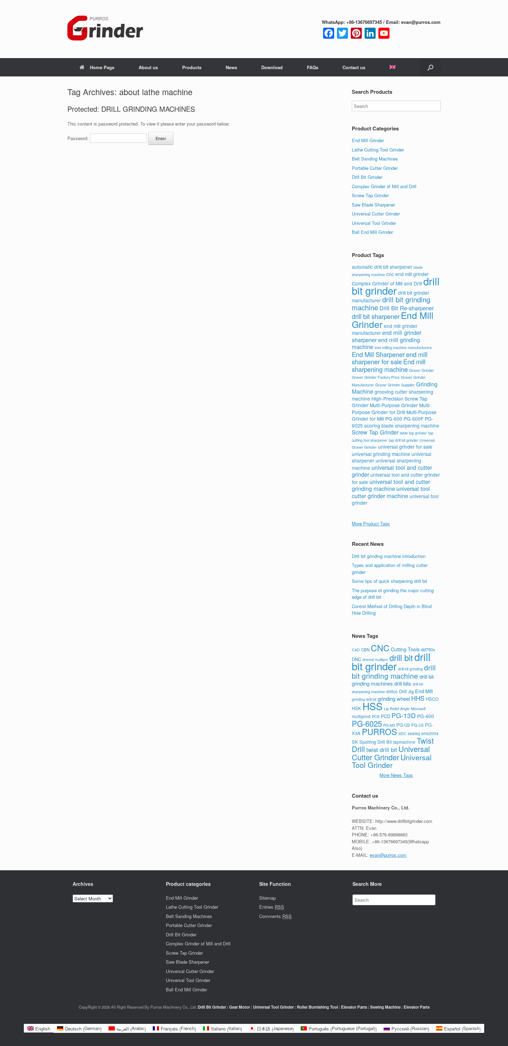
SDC (402, 733)
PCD (385, 716)
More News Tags (396, 775)
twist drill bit (381, 749)
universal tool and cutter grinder (392, 471)
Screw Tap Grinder (370, 195)
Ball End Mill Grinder (372, 232)
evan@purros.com (388, 855)
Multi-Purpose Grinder (394, 405)
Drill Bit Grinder (367, 177)
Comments (275, 916)
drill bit (401, 657)
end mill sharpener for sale (389, 358)
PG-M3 (389, 725)
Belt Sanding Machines (375, 158)
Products (191, 67)
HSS (373, 706)
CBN (365, 649)
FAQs (312, 67)
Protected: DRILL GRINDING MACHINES (131, 109)
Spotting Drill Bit (375, 741)
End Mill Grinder (368, 140)
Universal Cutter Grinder (376, 213)
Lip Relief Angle (397, 708)
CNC (380, 647)
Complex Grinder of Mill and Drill (384, 186)
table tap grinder (413, 432)
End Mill (424, 691)
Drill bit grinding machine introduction (388, 556)
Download (272, 67)
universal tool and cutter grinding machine (391, 485)
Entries (271, 906)
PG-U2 (403, 725)
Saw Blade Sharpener (373, 204)
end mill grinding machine (386, 343)
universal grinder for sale (405, 446)
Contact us (353, 67)
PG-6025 (367, 723)
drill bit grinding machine (394, 671)
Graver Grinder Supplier (395, 384)
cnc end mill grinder (407, 273)
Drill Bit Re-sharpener (406, 308)
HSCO (432, 699)
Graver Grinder (421, 370)
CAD (356, 649)
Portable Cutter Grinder (375, 168)
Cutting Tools (405, 649)
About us (148, 67)
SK (355, 741)
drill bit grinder (396, 285)
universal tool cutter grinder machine (391, 492)
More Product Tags (371, 523)
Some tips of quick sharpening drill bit (389, 581)
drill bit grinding (410, 668)
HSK (356, 708)
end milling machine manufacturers (403, 347)
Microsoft (418, 708)
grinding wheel (394, 698)
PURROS (379, 731)
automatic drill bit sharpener (382, 266)
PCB (375, 716)
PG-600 (393, 418)
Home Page (102, 67)
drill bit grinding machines (393, 680)
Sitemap (267, 897)
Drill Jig (406, 691)
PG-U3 (417, 725)
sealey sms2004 (423, 733)
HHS (417, 698)
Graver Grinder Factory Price (375, 377)
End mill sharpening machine (388, 365)
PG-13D (404, 715)
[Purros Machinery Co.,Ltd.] (105, 29)
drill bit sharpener (375, 316)
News (231, 67)
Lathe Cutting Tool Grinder (378, 149)
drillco (392, 691)
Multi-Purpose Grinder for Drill (391, 408)
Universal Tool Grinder (374, 223)
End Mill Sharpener (378, 354)
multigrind (361, 716)
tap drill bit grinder (403, 440)
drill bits (402, 683)
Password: (78, 138)
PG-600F (413, 418)
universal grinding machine (381, 453)
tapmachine (404, 742)
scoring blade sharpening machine (401, 425)
